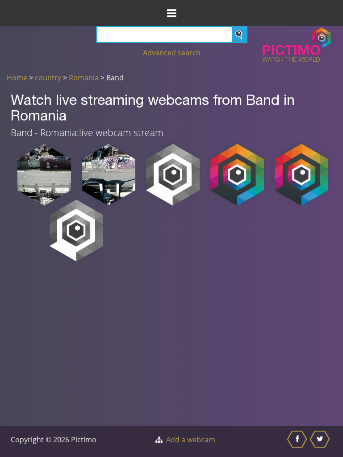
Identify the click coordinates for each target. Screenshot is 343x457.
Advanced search (172, 53)
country (48, 78)
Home (17, 78)
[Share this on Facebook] (298, 441)
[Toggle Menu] (171, 13)
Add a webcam (190, 440)
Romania (84, 78)
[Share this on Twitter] (321, 441)
